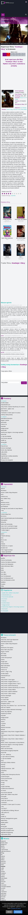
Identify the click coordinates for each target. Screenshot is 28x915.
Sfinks (2, 586)
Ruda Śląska (4, 878)
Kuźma (2, 721)
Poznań (3, 875)
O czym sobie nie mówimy (7, 756)
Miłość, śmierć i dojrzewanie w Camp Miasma (12, 742)
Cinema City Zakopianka (7, 564)
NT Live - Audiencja (6, 754)
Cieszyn (3, 848)
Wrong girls (4, 442)
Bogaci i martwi (5, 420)
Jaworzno (3, 861)
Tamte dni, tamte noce (7, 800)
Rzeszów (3, 881)
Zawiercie (3, 900)
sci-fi (25, 97)
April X (2, 534)
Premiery (7, 398)
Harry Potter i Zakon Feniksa (8, 693)
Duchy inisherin (5, 663)
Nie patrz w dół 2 (5, 504)
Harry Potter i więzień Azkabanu (9, 691)
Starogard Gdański (6, 886)
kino (10, 2)
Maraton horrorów (5, 727)
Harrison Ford (16, 109)
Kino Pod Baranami (6, 576)
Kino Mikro (3, 574)
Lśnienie (3, 725)
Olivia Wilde (24, 109)
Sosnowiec (3, 885)
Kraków (3, 866)
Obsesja (3, 764)
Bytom (2, 846)
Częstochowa (4, 849)
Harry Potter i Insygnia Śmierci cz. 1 (10, 681)
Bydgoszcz (4, 844)
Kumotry (3, 719)
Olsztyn (3, 871)
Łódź (2, 869)
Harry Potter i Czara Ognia (7, 679)
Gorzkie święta (4, 402)
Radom (3, 876)
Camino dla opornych (6, 657)
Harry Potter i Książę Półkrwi (8, 689)
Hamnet (3, 677)
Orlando (3, 544)
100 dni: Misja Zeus (6, 514)
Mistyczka (3, 522)
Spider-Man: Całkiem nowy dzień (10, 593)
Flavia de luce (4, 446)
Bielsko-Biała (4, 843)
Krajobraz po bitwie (6, 713)
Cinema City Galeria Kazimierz (8, 562)
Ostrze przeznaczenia (6, 778)
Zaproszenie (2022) (6, 834)
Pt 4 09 (24, 54)
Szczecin (3, 888)
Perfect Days (4, 780)
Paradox (3, 584)
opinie (24, 43)
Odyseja (4, 600)
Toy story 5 (4, 808)
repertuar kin (7, 43)
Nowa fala (3, 434)
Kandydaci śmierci (5, 703)
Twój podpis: (4, 382)
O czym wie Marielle (6, 436)
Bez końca (3, 516)
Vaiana (2, 814)
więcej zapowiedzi (6, 552)
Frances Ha (4, 424)
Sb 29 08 (4, 54)
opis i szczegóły (15, 43)
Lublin (2, 868)
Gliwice (2, 859)
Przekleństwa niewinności (7, 788)
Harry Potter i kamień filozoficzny (9, 685)
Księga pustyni (4, 428)
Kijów (2, 570)
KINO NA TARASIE (5, 707)
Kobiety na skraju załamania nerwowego (11, 709)
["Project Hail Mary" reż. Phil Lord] (7, 212)
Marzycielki (3, 430)
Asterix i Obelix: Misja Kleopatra (9, 492)
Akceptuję (18, 912)
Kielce (2, 864)
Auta (2, 494)
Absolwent (3, 490)
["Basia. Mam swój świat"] (7, 231)
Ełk (1, 854)
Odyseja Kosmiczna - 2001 (7, 768)
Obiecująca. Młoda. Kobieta (8, 762)
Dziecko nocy (4, 496)
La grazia (3, 723)
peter (2, 335)
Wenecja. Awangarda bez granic (9, 818)
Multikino (3, 582)
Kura (2, 538)
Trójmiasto (4, 891)
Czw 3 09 (21, 54)
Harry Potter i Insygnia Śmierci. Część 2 (11, 683)
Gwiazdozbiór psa (5, 404)
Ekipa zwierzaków (5, 665)
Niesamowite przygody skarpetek (9, 750)
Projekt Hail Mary (7, 219)
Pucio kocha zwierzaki (6, 438)
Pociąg (2, 782)
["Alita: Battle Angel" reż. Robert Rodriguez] (21, 231)
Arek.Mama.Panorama (6, 418)
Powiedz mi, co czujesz (7, 546)
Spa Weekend (4, 506)
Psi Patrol (4, 599)
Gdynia (2, 858)
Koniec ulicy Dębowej (6, 450)
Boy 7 (21, 256)
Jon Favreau (8, 22)
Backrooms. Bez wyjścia (21, 219)
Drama (2, 659)
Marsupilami (4, 520)
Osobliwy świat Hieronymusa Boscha (10, 774)
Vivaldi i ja (3, 440)
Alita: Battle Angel (20, 238)
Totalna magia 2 (5, 530)
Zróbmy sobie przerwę (7, 414)
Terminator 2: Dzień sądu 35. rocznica (10, 412)
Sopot (2, 883)
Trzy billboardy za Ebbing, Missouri (10, 810)
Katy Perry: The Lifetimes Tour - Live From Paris (13, 705)
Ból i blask (3, 653)
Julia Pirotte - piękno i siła (7, 408)
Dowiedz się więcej (16, 908)
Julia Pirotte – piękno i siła (7, 701)
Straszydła (5, 610)
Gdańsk (3, 856)
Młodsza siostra (5, 502)
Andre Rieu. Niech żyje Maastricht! (9, 639)
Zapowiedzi (8, 484)
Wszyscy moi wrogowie (7, 460)
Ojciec (2, 772)
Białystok (3, 841)
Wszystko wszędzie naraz (7, 830)
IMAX (2, 568)
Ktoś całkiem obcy (5, 498)
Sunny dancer (4, 410)
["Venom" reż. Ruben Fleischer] (7, 250)
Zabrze (3, 898)
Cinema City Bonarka (6, 560)
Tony (2, 510)
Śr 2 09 (18, 54)
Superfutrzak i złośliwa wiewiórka (9, 456)
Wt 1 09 (15, 54)
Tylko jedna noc (5, 458)
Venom (7, 256)
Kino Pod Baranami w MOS (8, 580)
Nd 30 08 (8, 54)
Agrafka (3, 558)
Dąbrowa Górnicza (5, 851)
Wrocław (3, 896)
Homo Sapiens (4, 697)
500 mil (3, 488)
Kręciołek (3, 426)
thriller (16, 99)
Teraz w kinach (10, 635)
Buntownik (3, 422)
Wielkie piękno (4, 822)
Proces (2, 784)
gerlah (2, 352)
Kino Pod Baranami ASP (7, 578)
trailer (21, 43)
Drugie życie (4, 661)
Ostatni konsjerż (5, 776)
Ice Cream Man (5, 699)
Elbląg (2, 853)
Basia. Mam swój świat (7, 238)
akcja (21, 97)
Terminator (4, 802)
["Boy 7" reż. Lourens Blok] (21, 250)
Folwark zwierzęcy (5, 536)
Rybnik (2, 880)
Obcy (2, 542)
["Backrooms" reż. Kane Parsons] (21, 212)
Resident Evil (4, 548)
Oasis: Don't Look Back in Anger (9, 526)
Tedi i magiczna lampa (7, 550)
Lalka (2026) (4, 452)
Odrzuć (9, 912)
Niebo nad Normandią (6, 524)
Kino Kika (3, 572)
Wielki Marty (4, 820)
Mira (2, 500)
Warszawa (3, 893)
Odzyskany (3, 454)
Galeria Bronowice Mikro (7, 566)
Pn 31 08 (11, 54)
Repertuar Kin (9, 556)
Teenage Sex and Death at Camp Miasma (12, 508)
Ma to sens (4, 540)
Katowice (3, 863)
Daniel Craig (9, 109)
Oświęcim (3, 873)
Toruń (2, 890)
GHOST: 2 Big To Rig (6, 671)
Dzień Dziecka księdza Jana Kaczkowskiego (12, 518)
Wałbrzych (3, 895)
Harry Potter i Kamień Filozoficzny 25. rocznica (13, 406)
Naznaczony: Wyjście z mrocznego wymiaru (12, 432)
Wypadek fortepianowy (7, 832)
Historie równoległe (6, 448)
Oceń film (13, 195)
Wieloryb (3, 824)
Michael (3, 729)
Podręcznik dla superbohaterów (9, 528)
